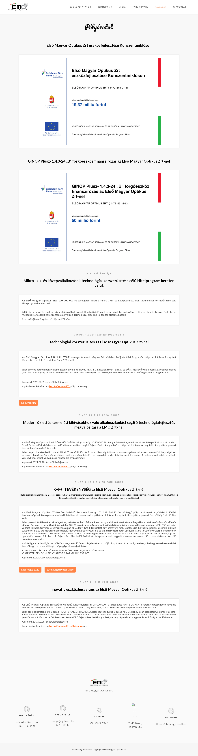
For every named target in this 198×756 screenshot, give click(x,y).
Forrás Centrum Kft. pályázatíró (66, 625)
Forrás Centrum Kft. (59, 386)
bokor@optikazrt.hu (27, 722)
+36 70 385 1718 (62, 725)
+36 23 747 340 (99, 723)
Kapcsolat (179, 7)
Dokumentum (28, 402)
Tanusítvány (140, 7)
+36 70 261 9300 (26, 725)
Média (122, 7)
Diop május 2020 (30, 569)
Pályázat (161, 7)
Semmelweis (105, 7)
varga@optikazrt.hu (63, 721)
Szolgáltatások (80, 7)
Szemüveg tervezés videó (60, 569)
